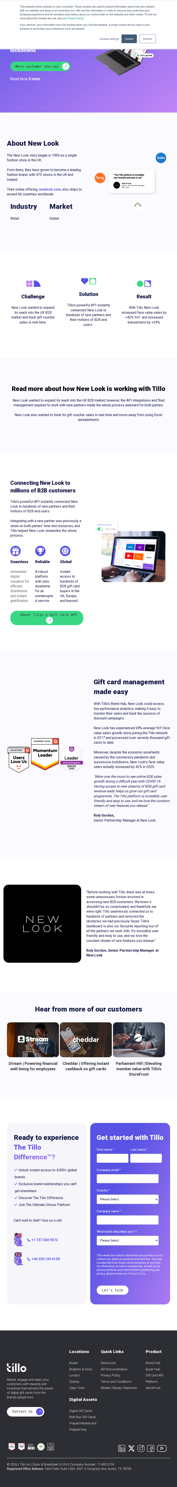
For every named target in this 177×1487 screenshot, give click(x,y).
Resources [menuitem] (108, 1363)
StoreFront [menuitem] (153, 1388)
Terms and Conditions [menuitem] (116, 1382)
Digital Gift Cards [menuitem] (80, 1411)
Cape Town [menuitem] (77, 1388)
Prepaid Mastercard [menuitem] (82, 1423)
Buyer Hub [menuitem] (153, 1369)
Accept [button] (129, 39)
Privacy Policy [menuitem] (110, 1375)
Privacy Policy (136, 1273)
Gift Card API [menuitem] (154, 1375)
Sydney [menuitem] (74, 1382)
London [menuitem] (74, 1375)
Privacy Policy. (75, 18)
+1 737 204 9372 (45, 1240)
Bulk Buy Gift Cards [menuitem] (82, 1417)
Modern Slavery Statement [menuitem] (119, 1388)
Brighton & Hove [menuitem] (80, 1369)
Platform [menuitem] (152, 1382)
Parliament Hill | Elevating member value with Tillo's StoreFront (139, 1069)
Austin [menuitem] (73, 1363)
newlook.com (50, 189)
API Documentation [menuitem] (114, 1369)
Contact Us (23, 1411)
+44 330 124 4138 (46, 1259)
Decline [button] (147, 39)
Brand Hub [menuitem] (153, 1363)
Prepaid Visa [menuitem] (78, 1429)
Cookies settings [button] (109, 39)
